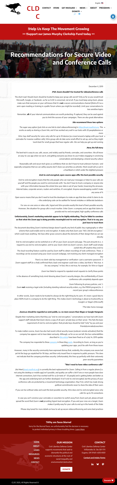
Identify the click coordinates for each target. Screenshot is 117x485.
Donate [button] (66, 469)
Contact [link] (46, 8)
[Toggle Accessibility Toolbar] (113, 16)
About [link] (93, 8)
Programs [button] (104, 8)
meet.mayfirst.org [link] (31, 369)
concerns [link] (53, 342)
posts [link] (70, 342)
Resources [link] (34, 454)
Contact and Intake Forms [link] (94, 458)
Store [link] (56, 8)
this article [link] (64, 337)
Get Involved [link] (68, 8)
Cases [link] (36, 450)
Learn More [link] (80, 429)
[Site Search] (75, 14)
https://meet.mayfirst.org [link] (89, 127)
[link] (79, 14)
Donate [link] (76, 11)
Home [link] (36, 442)
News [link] (82, 8)
